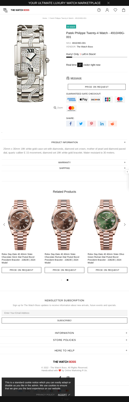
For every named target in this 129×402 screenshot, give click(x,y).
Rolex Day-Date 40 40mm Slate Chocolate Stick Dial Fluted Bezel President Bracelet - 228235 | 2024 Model (18, 258)
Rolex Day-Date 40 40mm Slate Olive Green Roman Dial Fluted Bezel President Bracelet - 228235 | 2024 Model (106, 258)
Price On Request (21, 270)
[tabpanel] (21, 239)
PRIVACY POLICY (45, 394)
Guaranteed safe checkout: (83, 93)
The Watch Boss (20, 10)
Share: (70, 118)
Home (44, 18)
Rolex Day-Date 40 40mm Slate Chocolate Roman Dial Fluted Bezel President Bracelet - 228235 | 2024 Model (62, 258)
